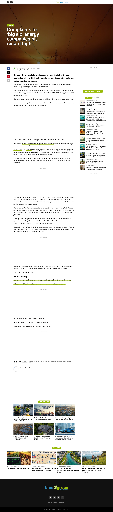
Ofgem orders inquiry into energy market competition (30, 322)
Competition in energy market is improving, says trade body (33, 326)
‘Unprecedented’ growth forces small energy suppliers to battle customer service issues (42, 280)
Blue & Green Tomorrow (26, 70)
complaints (33, 361)
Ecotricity (29, 150)
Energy (48, 361)
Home (50, 502)
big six (26, 361)
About (55, 502)
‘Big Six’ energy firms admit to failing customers (29, 318)
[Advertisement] (44, 123)
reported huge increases (38, 144)
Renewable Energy (27, 363)
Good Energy (17, 150)
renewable (17, 363)
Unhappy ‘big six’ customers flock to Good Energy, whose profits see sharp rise (39, 284)
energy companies (57, 361)
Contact (62, 502)
